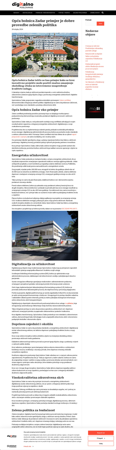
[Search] (102, 12)
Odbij (101, 443)
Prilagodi (100, 438)
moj (69, 303)
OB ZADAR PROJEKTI (69, 209)
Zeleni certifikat (65, 100)
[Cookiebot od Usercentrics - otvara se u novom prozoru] (12, 446)
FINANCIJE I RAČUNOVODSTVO (45, 12)
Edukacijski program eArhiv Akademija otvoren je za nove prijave (94, 66)
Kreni (100, 23)
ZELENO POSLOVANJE (80, 12)
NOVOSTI (16, 12)
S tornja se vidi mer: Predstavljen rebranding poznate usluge (94, 48)
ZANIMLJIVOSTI (95, 12)
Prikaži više (27, 446)
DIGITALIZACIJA (27, 12)
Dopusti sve (101, 433)
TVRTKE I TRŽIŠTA (64, 12)
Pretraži (88, 20)
